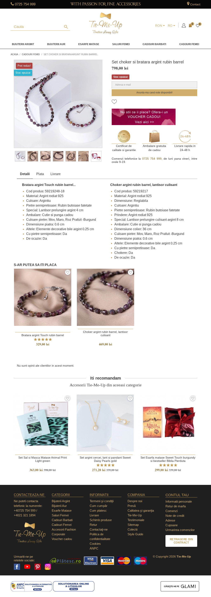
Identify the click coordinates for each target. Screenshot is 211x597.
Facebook (17, 567)
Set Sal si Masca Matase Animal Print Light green (42, 459)
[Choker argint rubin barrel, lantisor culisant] (32, 156)
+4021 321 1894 (24, 515)
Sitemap (133, 524)
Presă (132, 506)
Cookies (95, 543)
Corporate (58, 534)
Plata (40, 174)
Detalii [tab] (25, 174)
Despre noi (135, 501)
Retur (93, 524)
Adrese (170, 520)
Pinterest (37, 567)
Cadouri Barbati (154, 44)
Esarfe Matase (88, 44)
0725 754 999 (25, 4)
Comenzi (171, 511)
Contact (195, 4)
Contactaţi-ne (99, 529)
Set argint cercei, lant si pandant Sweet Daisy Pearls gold (105, 459)
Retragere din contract (181, 541)
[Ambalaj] (96, 156)
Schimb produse (101, 520)
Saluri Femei (121, 44)
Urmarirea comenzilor (180, 530)
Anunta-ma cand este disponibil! (154, 92)
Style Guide (135, 534)
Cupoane (171, 525)
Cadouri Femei (189, 44)
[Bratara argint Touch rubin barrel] (45, 156)
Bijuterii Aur (56, 44)
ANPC (94, 548)
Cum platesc (98, 510)
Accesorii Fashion (64, 529)
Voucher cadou (62, 539)
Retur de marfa (175, 506)
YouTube (27, 566)
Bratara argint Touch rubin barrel (42, 335)
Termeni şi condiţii (102, 501)
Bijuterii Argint (23, 44)
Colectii (132, 529)
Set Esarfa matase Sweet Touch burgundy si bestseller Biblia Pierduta (168, 459)
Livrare (55, 174)
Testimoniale (136, 520)
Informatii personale (178, 501)
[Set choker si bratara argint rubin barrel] (20, 156)
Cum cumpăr (98, 506)
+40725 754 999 (24, 510)
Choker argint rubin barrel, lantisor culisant (105, 333)
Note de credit (174, 515)
